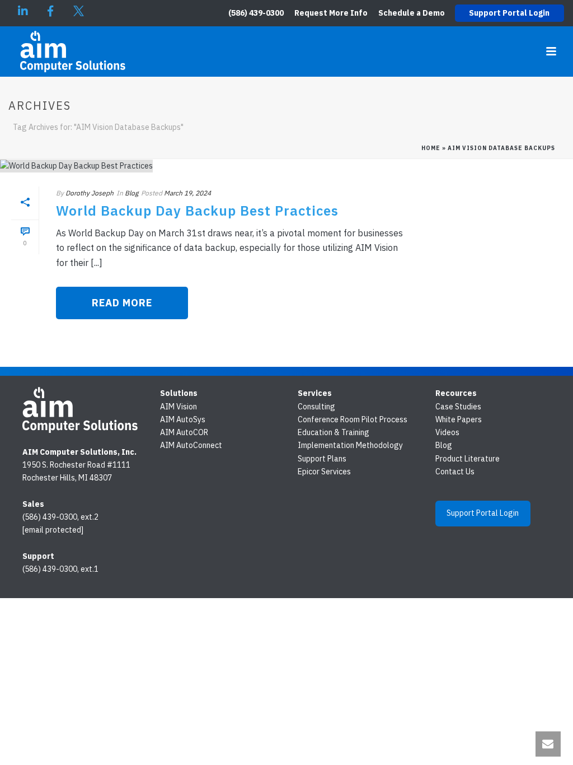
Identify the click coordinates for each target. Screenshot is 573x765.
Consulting (316, 407)
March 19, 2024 (187, 193)
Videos (447, 432)
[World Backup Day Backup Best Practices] (209, 165)
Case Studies (458, 407)
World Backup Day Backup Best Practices (197, 211)
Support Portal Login (509, 13)
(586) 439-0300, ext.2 (60, 517)
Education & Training (333, 432)
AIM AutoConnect (191, 445)
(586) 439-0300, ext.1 (60, 569)
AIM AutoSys (182, 419)
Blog (131, 193)
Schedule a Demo (411, 13)
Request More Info (331, 13)
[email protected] (52, 530)
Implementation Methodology (350, 445)
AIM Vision (178, 407)
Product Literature (467, 459)
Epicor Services (324, 472)
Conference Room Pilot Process (352, 419)
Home (430, 148)
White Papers (458, 419)
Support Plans (322, 459)
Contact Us (455, 472)
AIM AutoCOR (184, 432)
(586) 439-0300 (256, 13)
